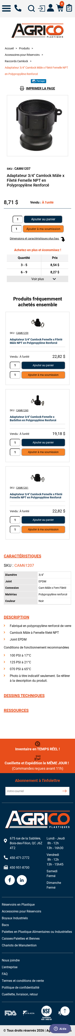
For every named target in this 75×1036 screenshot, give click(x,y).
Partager (40, 81)
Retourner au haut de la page (65, 1011)
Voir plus (37, 279)
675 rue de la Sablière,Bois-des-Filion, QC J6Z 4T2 (26, 843)
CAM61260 (22, 410)
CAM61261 (22, 487)
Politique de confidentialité (20, 987)
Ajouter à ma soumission (43, 374)
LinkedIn (22, 880)
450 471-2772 (17, 8)
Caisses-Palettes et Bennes (21, 938)
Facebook (10, 880)
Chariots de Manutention (19, 945)
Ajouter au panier (43, 219)
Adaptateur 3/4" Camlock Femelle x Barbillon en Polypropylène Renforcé (33, 418)
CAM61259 (22, 333)
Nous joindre (11, 960)
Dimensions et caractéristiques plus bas (34, 238)
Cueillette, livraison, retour (20, 994)
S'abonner (64, 791)
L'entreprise (9, 967)
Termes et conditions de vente (23, 981)
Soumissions (69, 8)
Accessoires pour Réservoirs (21, 911)
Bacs (5, 925)
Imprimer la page (40, 88)
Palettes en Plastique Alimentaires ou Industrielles (37, 932)
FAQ (5, 974)
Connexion (41, 8)
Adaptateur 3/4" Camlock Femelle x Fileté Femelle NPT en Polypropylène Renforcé (36, 496)
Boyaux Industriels (15, 918)
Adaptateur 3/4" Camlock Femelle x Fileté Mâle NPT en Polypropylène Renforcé (36, 341)
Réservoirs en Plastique (18, 904)
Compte (50, 8)
